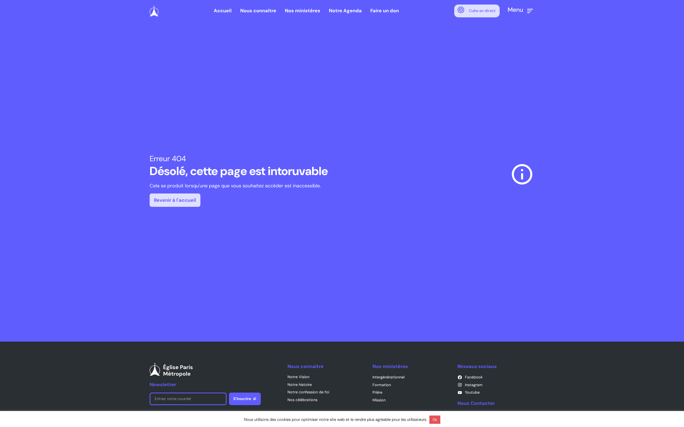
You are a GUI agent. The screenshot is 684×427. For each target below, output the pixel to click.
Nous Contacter (476, 403)
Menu (515, 10)
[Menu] (530, 11)
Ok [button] (435, 419)
